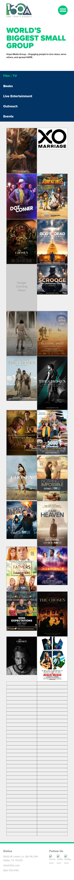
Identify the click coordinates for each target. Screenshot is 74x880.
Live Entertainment (17, 96)
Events (8, 116)
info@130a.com (11, 865)
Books (8, 86)
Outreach (10, 106)
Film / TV (10, 76)
